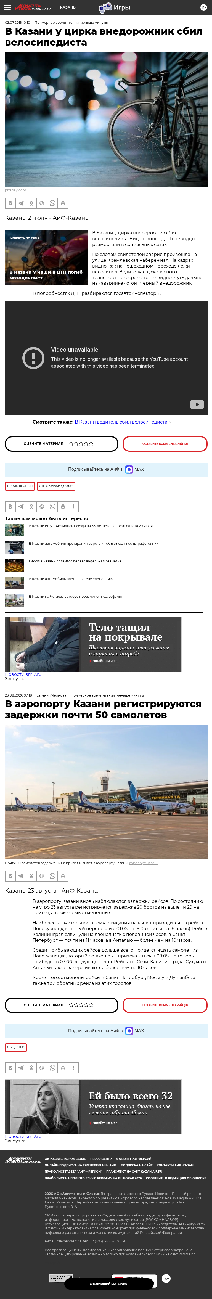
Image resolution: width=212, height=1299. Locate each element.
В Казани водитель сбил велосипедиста (121, 422)
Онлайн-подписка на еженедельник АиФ (80, 1165)
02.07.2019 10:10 (17, 22)
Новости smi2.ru (23, 674)
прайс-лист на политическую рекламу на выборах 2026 (93, 1178)
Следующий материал (109, 1284)
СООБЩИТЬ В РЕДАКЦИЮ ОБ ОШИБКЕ (176, 1178)
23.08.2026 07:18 (18, 695)
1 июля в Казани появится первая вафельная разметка (75, 561)
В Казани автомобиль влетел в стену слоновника (71, 579)
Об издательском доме (65, 1159)
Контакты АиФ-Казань (176, 1165)
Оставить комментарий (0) (165, 444)
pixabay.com (15, 190)
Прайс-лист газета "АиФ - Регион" (73, 1171)
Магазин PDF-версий (133, 1159)
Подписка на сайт (136, 1165)
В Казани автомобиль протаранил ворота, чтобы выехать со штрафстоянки (93, 543)
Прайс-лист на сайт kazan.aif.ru (134, 1171)
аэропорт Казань (143, 863)
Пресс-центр (101, 1159)
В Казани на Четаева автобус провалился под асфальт (75, 596)
